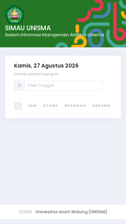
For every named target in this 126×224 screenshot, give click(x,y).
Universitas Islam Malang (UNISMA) (71, 212)
